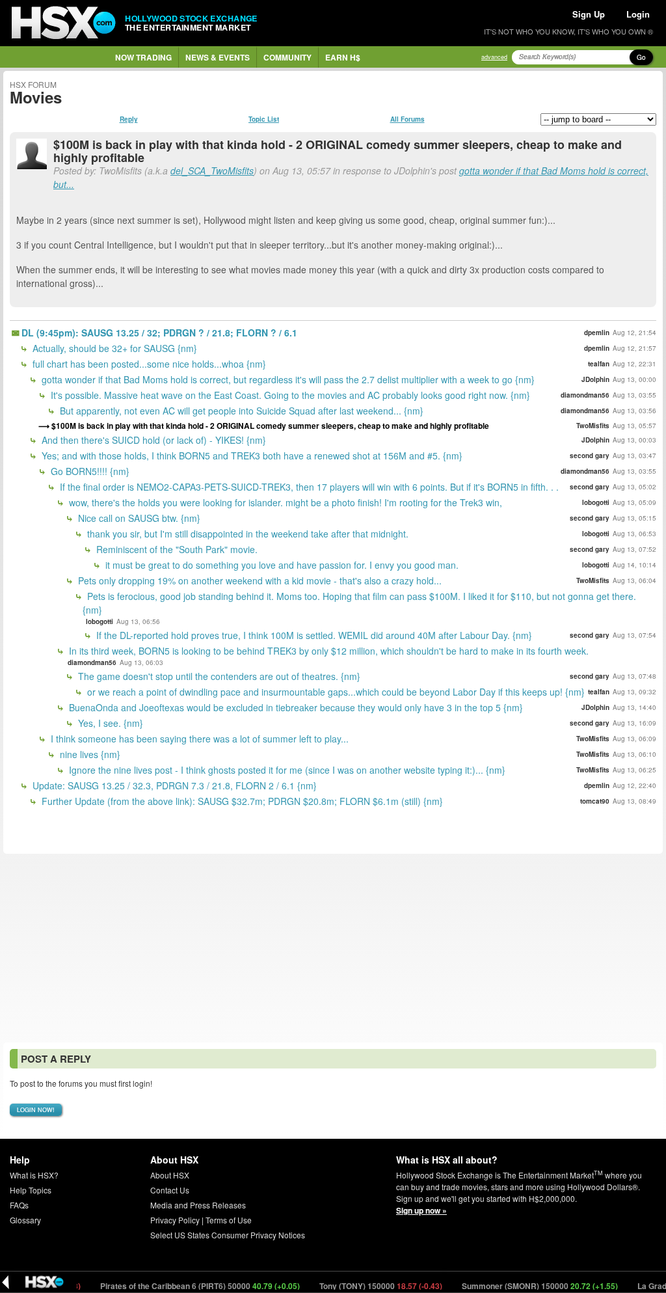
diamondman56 (585, 395)
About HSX (169, 1174)
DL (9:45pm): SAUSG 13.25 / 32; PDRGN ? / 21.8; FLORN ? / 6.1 (159, 332)
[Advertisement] (333, 948)
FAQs (19, 1204)
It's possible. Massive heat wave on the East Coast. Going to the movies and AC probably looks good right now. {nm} (289, 395)
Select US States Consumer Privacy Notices (227, 1234)
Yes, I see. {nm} (109, 722)
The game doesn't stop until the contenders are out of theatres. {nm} (217, 676)
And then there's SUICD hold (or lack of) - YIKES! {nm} (152, 439)
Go (641, 57)
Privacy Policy (175, 1219)
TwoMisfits (592, 425)
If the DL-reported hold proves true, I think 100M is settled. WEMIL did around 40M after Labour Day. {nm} (313, 635)
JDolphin (595, 379)
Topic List (263, 119)
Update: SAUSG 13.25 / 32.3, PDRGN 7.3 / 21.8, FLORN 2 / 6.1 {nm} (173, 785)
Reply (129, 119)
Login (638, 14)
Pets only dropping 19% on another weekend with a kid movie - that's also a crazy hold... (258, 580)
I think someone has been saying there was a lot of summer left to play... (198, 738)
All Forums (407, 119)
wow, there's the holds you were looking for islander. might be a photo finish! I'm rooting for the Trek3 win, (284, 502)
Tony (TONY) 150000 (359, 1286)
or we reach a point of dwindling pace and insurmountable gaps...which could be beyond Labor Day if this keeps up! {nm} (335, 691)
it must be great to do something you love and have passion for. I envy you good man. (281, 564)
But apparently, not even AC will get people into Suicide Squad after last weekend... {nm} (240, 410)
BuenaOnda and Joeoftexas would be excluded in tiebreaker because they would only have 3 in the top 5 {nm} (294, 707)
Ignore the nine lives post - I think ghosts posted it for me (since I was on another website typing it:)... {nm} (285, 769)
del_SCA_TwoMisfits (212, 170)
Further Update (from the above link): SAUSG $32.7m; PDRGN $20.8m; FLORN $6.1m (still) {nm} (241, 801)
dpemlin (596, 332)
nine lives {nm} (88, 754)
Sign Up (588, 14)
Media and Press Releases (198, 1204)
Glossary (25, 1219)
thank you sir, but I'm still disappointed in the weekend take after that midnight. (246, 533)
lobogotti (595, 502)
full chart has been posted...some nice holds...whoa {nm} (148, 363)
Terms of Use (229, 1219)
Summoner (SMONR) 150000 (519, 1286)
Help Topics (30, 1189)
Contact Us (169, 1189)
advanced (494, 57)
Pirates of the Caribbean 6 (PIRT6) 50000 (179, 1286)
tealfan (598, 363)
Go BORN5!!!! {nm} (88, 471)
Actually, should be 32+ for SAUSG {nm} (113, 348)
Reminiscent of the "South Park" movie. (176, 549)
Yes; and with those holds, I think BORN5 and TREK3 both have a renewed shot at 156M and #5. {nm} (250, 455)
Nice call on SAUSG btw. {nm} (137, 517)
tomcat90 (594, 801)
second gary (589, 455)
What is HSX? (34, 1174)
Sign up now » (421, 1210)
